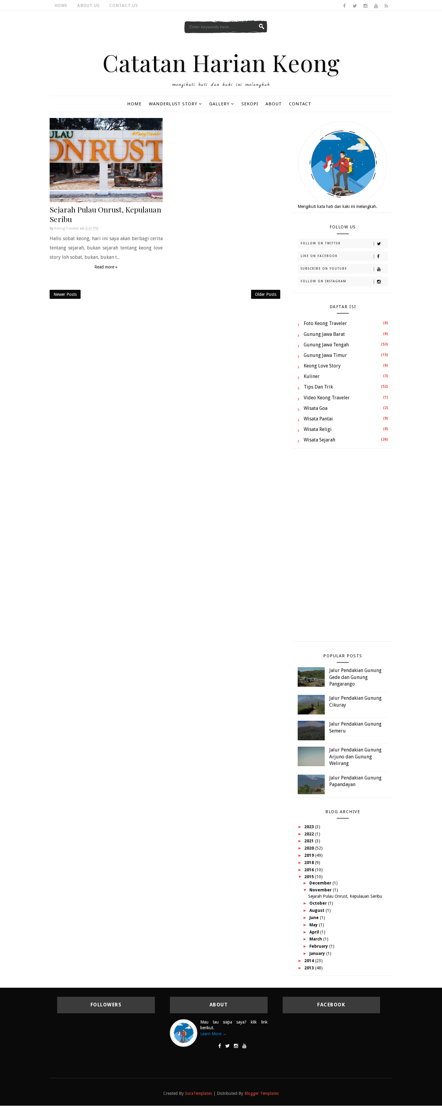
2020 (309, 848)
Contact (300, 104)
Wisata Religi (318, 429)
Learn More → (213, 1033)
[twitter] (354, 6)
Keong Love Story (322, 366)
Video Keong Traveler (327, 398)
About (274, 104)
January (317, 953)
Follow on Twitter (321, 243)
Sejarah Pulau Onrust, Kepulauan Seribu (105, 214)
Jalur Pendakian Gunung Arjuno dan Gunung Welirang (355, 756)
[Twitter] (227, 1046)
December (321, 883)
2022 (309, 834)
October (318, 903)
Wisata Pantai (318, 419)
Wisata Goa (315, 408)
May (314, 924)
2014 (309, 960)
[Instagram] (236, 1046)
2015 (309, 876)
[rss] (386, 6)
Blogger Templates (261, 1093)
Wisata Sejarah (319, 440)
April (314, 932)
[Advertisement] (343, 548)
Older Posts (265, 294)
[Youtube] (244, 1046)
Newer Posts (65, 294)
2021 (309, 840)
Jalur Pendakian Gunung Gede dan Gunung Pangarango (355, 677)
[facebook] (344, 6)
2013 (309, 967)
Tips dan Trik (318, 387)
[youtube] (375, 6)
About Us (88, 5)
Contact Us (123, 5)
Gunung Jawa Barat (324, 334)
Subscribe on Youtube (324, 268)
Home (61, 5)
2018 (309, 862)
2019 (309, 855)
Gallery (219, 104)
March (316, 939)
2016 (309, 869)
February (319, 946)
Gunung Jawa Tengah (326, 345)
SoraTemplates (198, 1093)
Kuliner (312, 376)
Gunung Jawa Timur (325, 355)
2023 (309, 826)
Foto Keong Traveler (325, 323)
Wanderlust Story (173, 104)
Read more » (106, 267)
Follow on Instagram (323, 281)
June (314, 917)
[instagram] (365, 6)
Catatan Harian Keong (221, 62)
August (317, 910)
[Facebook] (219, 1046)
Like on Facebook (319, 256)
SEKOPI (249, 104)
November (321, 889)
